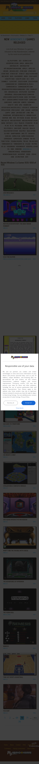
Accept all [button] (28, 403)
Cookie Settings (15, 397)
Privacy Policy (25, 397)
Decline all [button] (10, 403)
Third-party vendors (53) (20, 383)
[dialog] (19, 382)
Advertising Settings (10, 395)
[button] (20, 408)
